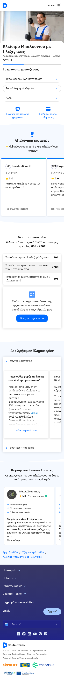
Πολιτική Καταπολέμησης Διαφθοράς (20, 658)
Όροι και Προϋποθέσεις (14, 654)
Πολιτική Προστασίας (37, 654)
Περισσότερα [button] (14, 540)
